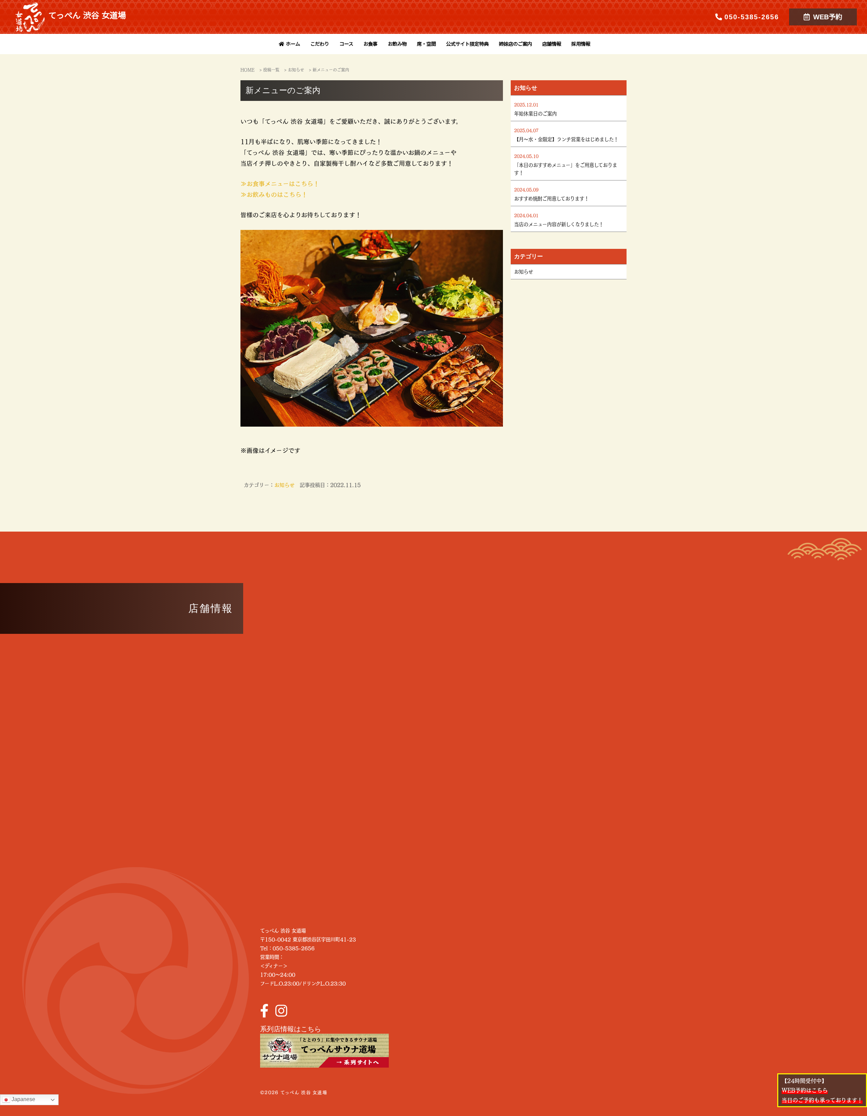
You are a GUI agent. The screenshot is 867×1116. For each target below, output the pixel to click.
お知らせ (284, 485)
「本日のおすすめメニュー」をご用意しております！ (565, 168)
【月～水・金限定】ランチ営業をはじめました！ (566, 139)
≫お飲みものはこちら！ (274, 194)
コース (346, 44)
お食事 (370, 44)
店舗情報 (551, 44)
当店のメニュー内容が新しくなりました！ (559, 224)
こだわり (319, 44)
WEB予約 (827, 17)
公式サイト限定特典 (467, 44)
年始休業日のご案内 (535, 113)
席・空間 (426, 44)
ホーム (293, 44)
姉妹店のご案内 (515, 44)
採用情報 (580, 44)
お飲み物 (397, 44)
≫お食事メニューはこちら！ (279, 183)
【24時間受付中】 (822, 1090)
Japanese (22, 1099)
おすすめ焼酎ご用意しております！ (551, 198)
